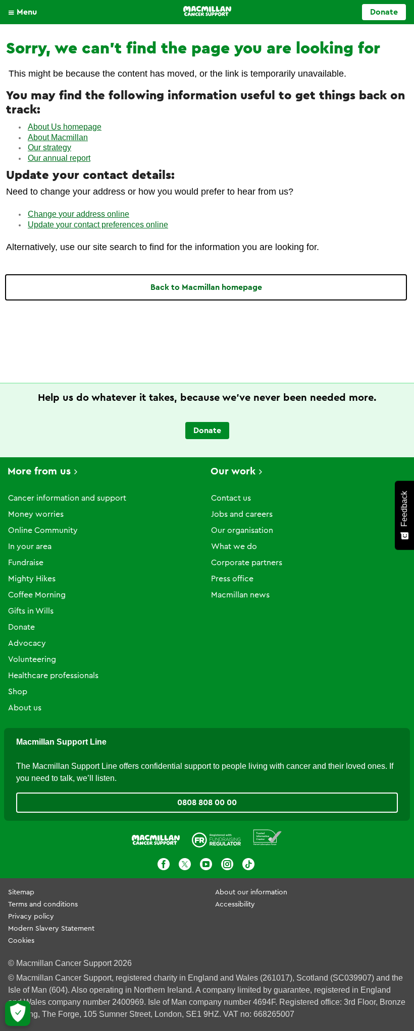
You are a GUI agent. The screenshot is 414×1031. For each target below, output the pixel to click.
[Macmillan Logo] (207, 11)
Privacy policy (31, 916)
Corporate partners (246, 563)
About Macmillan (58, 137)
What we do (234, 546)
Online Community (43, 530)
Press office (232, 579)
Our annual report (59, 158)
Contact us (231, 498)
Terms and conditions (43, 904)
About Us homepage (64, 127)
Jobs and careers (242, 514)
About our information (251, 892)
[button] (25, 12)
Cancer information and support (67, 498)
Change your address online (78, 214)
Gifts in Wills (31, 611)
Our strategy (49, 147)
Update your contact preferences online (98, 224)
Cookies (21, 940)
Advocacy (27, 643)
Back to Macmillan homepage (206, 287)
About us (24, 708)
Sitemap (21, 892)
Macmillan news (240, 595)
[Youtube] (206, 864)
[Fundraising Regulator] (216, 837)
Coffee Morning (37, 595)
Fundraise (25, 563)
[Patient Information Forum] (267, 837)
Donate (384, 12)
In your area (29, 546)
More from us (39, 471)
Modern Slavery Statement (51, 928)
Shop (17, 692)
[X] (185, 864)
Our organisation (242, 530)
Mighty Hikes (32, 579)
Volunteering (32, 659)
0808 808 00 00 (207, 803)
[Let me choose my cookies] (17, 1013)
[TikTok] (248, 864)
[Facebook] (164, 864)
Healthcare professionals (53, 676)
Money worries (36, 514)
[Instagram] (227, 864)
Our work (233, 471)
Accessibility (235, 904)
